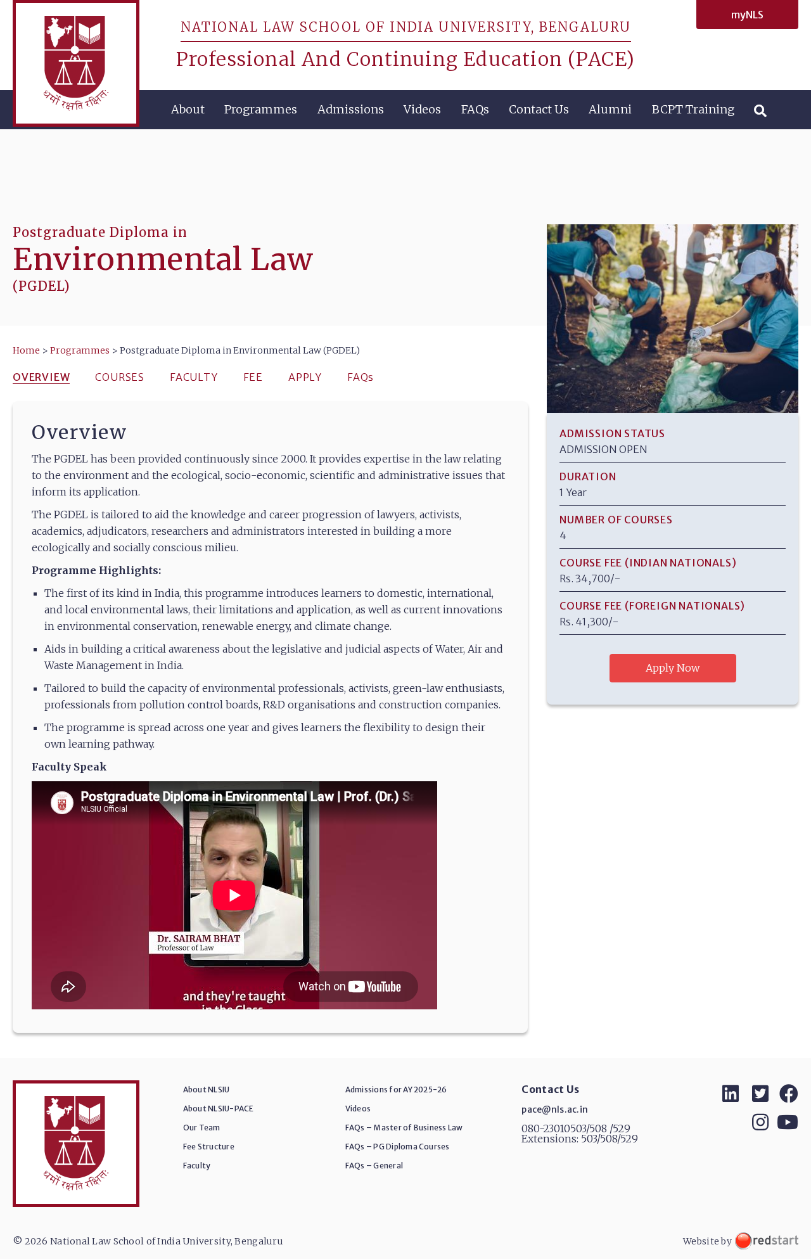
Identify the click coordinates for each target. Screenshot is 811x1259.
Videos (422, 109)
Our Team (201, 1127)
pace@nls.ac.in (554, 1109)
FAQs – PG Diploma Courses (397, 1146)
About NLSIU (206, 1089)
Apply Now (672, 667)
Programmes (260, 109)
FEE (253, 377)
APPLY (305, 377)
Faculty (197, 1165)
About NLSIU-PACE (218, 1108)
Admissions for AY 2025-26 (396, 1089)
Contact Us (539, 109)
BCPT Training (693, 109)
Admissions (350, 109)
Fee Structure (208, 1146)
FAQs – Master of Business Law (404, 1127)
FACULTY (194, 377)
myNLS (747, 14)
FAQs (475, 109)
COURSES (119, 377)
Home (26, 350)
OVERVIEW (41, 377)
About (188, 109)
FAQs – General (374, 1165)
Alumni (610, 109)
